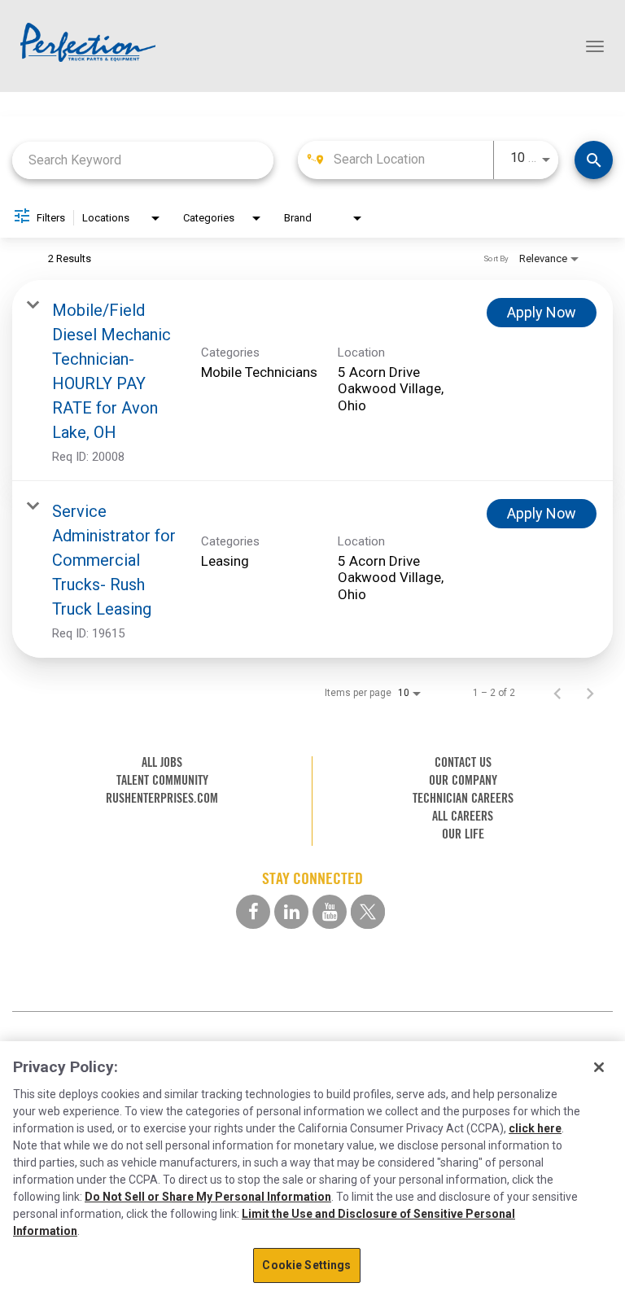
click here (535, 1128)
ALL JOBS (162, 762)
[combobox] (142, 160)
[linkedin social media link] (291, 912)
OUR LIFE (463, 834)
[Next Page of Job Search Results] (590, 692)
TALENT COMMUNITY (162, 780)
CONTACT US (463, 762)
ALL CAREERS (462, 816)
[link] (312, 380)
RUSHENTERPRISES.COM (162, 798)
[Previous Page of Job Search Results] (557, 692)
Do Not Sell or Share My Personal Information (208, 1196)
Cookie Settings (306, 1265)
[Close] (599, 1067)
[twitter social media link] (368, 912)
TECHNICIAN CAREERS (463, 798)
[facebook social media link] (253, 912)
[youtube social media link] (329, 912)
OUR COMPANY (463, 780)
